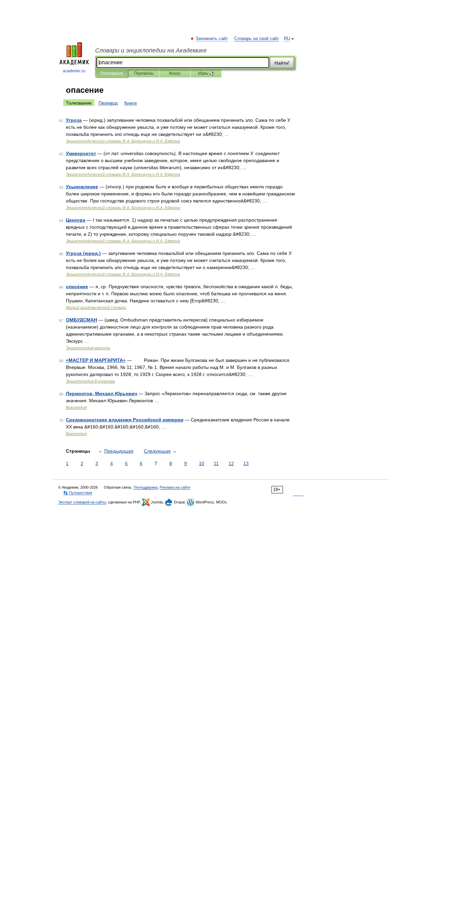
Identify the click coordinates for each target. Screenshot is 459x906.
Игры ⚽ (206, 73)
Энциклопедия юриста (88, 348)
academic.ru (74, 71)
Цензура (75, 220)
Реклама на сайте (175, 487)
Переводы (144, 73)
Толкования (111, 73)
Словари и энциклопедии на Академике (151, 50)
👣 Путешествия (77, 493)
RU (287, 38)
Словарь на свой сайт (256, 38)
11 (216, 463)
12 (231, 463)
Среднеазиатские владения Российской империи (124, 419)
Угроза (74, 120)
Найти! (282, 63)
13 (246, 463)
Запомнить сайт (212, 38)
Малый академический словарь (96, 307)
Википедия (76, 407)
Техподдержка (145, 487)
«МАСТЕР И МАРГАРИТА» (96, 360)
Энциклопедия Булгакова (90, 381)
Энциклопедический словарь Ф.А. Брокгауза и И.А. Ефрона (123, 141)
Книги (174, 73)
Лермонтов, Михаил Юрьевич (101, 393)
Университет (81, 153)
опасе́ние (77, 286)
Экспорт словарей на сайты (82, 502)
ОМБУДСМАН (81, 320)
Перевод (108, 103)
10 (201, 463)
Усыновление (82, 186)
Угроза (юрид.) (83, 253)
